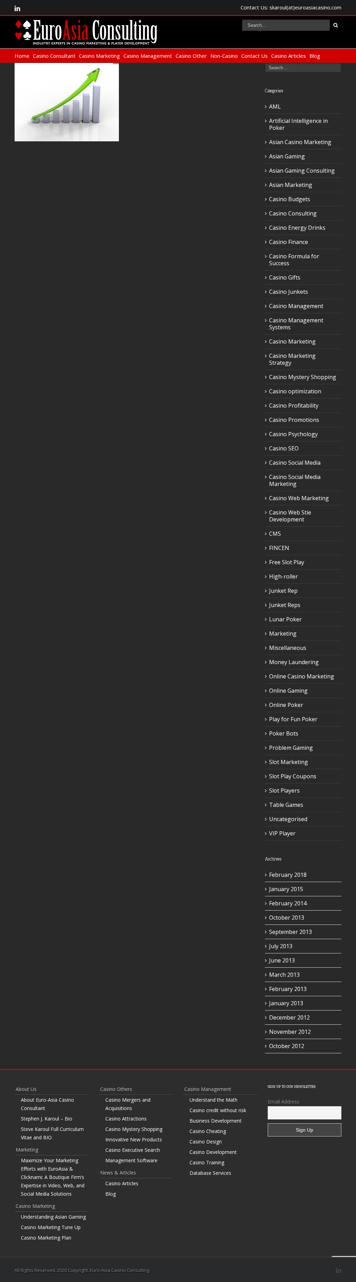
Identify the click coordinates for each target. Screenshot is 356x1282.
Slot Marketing (288, 761)
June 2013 (282, 960)
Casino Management (147, 55)
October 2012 (286, 1046)
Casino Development (213, 1152)
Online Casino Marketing (301, 676)
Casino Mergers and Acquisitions (128, 1103)
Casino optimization (295, 391)
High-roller (283, 576)
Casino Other (191, 55)
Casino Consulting (293, 213)
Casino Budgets (289, 199)
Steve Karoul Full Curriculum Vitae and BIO (52, 1133)
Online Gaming (288, 690)
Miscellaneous (287, 647)
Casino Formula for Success (294, 260)
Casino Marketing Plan (46, 1237)
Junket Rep (283, 590)
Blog (314, 55)
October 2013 (286, 917)
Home (22, 55)
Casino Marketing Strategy (292, 359)
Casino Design (205, 1141)
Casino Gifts (284, 277)
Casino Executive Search (132, 1150)
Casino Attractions (126, 1118)
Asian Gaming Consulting (302, 170)
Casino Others (116, 1089)
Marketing (283, 633)
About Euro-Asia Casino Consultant (47, 1103)
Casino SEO (284, 448)
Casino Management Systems (296, 324)
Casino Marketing (99, 55)
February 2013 (288, 989)
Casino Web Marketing (299, 498)
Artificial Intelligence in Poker (298, 124)
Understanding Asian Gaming (53, 1216)
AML (275, 106)
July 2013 (280, 946)
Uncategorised (288, 819)
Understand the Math (213, 1099)
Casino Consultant (54, 55)
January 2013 (286, 1003)
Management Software (131, 1160)
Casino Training (206, 1162)
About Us (26, 1089)
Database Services (210, 1173)
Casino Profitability (293, 405)
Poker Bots (283, 733)
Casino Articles (288, 55)
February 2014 (288, 903)
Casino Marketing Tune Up (51, 1227)
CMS (275, 533)
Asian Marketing (290, 184)
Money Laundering (294, 662)
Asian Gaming (287, 156)
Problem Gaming (291, 747)
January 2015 (286, 889)
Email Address (283, 1101)
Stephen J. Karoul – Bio (46, 1118)
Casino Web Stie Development (290, 516)
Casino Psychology (293, 434)
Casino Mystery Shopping (302, 376)
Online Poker (286, 704)
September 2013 (290, 932)
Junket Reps (284, 604)
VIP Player (282, 833)
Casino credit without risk (217, 1110)
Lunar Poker (285, 619)
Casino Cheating (207, 1131)
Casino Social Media (295, 462)
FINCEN (279, 547)
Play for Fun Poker (293, 719)
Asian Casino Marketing (300, 142)
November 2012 (290, 1032)
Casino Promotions (294, 419)
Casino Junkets (288, 291)
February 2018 (288, 875)
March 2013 (284, 974)
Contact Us (254, 55)
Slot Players (284, 790)
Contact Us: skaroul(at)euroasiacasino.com (291, 7)
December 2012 (289, 1017)
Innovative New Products (133, 1139)
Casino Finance (288, 241)
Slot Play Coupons (292, 776)
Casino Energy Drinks (297, 227)
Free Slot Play (286, 562)
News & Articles (118, 1172)
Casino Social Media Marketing (295, 480)
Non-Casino (224, 55)
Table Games (286, 804)
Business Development (215, 1120)
